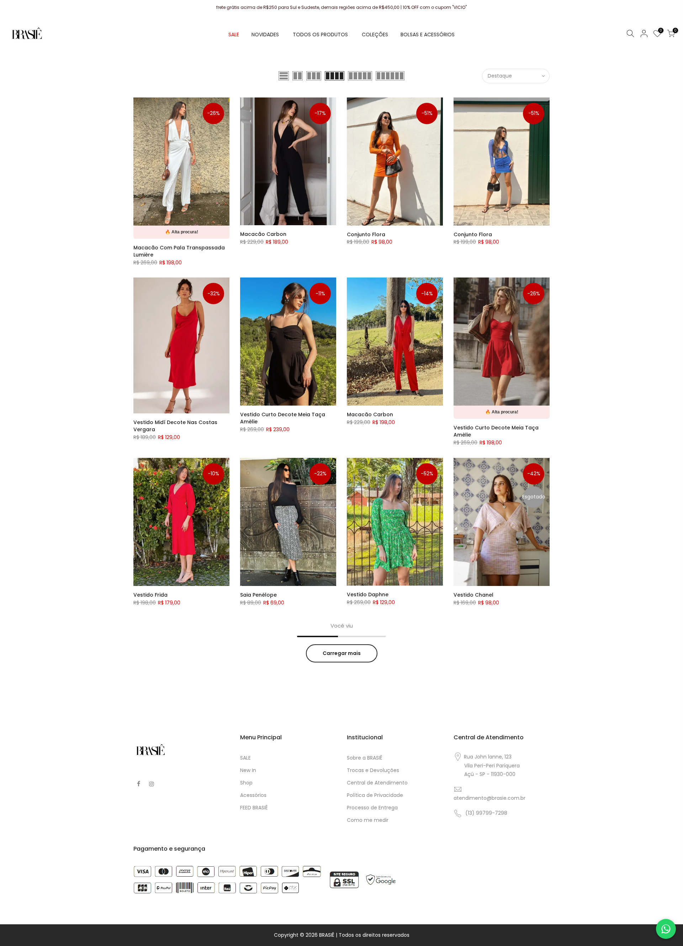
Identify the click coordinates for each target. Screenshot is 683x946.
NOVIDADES (265, 34)
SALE (233, 34)
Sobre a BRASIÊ (364, 757)
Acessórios (253, 795)
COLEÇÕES (375, 34)
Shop (246, 782)
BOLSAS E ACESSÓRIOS (428, 34)
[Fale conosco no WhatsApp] (666, 929)
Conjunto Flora (366, 234)
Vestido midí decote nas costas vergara (175, 426)
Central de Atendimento (377, 782)
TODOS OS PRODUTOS (320, 34)
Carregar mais (342, 653)
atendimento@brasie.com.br (489, 798)
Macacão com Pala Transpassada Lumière (179, 251)
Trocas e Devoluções (373, 770)
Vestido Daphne (367, 594)
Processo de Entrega (372, 807)
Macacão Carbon (263, 234)
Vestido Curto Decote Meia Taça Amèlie (282, 418)
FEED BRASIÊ (254, 807)
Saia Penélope (258, 594)
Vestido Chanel (473, 594)
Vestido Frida (150, 594)
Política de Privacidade (375, 795)
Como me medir (367, 820)
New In (248, 770)
